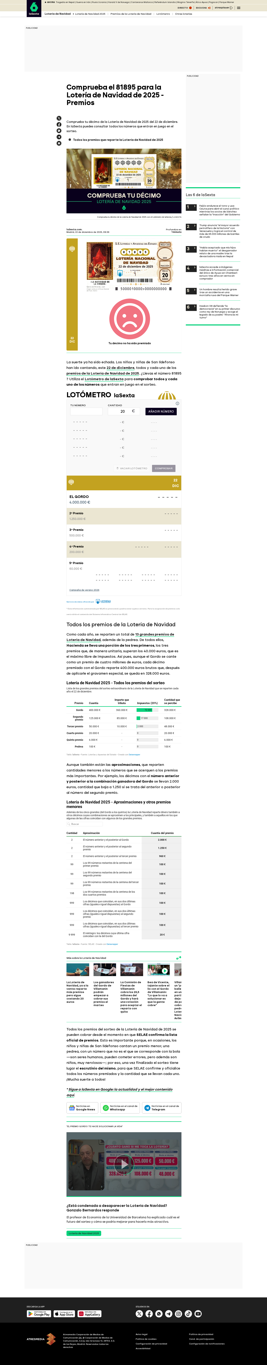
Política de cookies (146, 1339)
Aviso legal (141, 1334)
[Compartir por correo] (59, 144)
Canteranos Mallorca (142, 2)
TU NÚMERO (78, 405)
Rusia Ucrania (99, 2)
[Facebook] (149, 1316)
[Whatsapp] (159, 1316)
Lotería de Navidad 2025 (90, 13)
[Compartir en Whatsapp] (59, 132)
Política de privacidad (201, 1334)
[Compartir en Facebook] (59, 126)
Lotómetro (163, 13)
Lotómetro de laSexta (104, 379)
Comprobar (164, 468)
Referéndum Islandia (165, 2)
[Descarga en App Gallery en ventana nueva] (89, 1316)
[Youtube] (198, 1316)
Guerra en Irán (83, 2)
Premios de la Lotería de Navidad (130, 13)
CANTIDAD (115, 405)
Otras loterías (183, 13)
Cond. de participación (201, 1339)
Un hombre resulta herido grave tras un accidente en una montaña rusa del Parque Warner (218, 292)
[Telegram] (169, 1316)
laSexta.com (74, 229)
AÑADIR (161, 411)
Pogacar (213, 2)
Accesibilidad (143, 1348)
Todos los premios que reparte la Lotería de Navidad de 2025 (118, 140)
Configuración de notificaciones (207, 1343)
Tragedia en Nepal (65, 2)
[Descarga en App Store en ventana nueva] (64, 1316)
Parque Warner (226, 2)
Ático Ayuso (201, 2)
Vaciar (133, 468)
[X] (59, 119)
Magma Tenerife (185, 2)
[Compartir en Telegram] (59, 138)
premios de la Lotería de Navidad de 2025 (102, 373)
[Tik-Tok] (188, 1316)
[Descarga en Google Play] (39, 1316)
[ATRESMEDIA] (43, 1341)
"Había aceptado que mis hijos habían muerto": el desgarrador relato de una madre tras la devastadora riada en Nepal (218, 252)
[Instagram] (178, 1316)
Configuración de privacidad (151, 1343)
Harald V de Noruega (118, 2)
